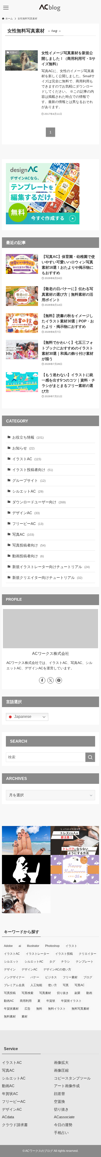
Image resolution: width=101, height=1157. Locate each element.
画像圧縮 (61, 1070)
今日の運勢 (63, 1125)
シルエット (11, 961)
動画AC (9, 1001)
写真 (66, 985)
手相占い (61, 1133)
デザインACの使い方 (57, 969)
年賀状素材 (11, 1008)
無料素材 (10, 1016)
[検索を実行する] (90, 757)
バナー (34, 977)
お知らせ (23, 448)
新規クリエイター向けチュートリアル (47, 578)
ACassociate (64, 1117)
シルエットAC (27, 491)
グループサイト (29, 481)
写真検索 (27, 993)
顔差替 (59, 1094)
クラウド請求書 (15, 1125)
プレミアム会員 (14, 985)
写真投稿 (10, 993)
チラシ (65, 961)
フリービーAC (27, 524)
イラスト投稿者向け (32, 470)
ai (20, 946)
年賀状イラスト (71, 1001)
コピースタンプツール (72, 1078)
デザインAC (26, 513)
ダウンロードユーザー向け (39, 502)
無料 (39, 1008)
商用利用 (26, 1001)
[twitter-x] (50, 680)
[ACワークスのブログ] (50, 8)
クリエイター (87, 953)
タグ (52, 961)
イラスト (71, 946)
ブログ (87, 977)
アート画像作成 (67, 1086)
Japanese (22, 717)
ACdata (8, 1117)
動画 (89, 993)
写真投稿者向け (29, 545)
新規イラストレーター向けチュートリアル (51, 567)
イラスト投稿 (64, 953)
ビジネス (51, 977)
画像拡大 (61, 1063)
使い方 (52, 985)
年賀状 (50, 1001)
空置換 (59, 1102)
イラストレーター (37, 953)
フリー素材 (70, 977)
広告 (27, 1008)
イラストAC (26, 459)
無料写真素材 (80, 1008)
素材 (24, 1016)
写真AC (23, 534)
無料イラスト (57, 1008)
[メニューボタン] (6, 8)
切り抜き (63, 993)
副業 (77, 993)
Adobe (8, 946)
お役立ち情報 (28, 437)
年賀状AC (10, 1094)
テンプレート (84, 961)
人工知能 (36, 985)
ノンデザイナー (14, 977)
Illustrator (33, 946)
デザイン (10, 969)
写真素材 (45, 993)
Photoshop (52, 946)
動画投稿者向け (28, 556)
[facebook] (42, 680)
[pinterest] (59, 680)
